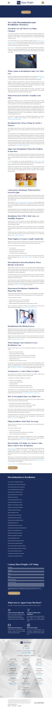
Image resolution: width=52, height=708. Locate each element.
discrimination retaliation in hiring (17, 339)
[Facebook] (23, 648)
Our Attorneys (20, 655)
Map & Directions (13, 665)
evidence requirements (13, 417)
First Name (10, 567)
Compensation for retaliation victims (17, 367)
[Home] (25, 3)
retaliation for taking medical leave (17, 235)
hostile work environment (19, 284)
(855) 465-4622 (26, 653)
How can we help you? (12, 582)
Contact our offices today (13, 463)
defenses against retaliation (26, 257)
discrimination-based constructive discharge (23, 202)
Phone (9, 573)
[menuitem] (26, 482)
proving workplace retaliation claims (22, 145)
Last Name (10, 570)
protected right (41, 76)
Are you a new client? (12, 579)
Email (9, 576)
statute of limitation (23, 439)
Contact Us (33, 655)
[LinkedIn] (26, 648)
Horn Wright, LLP (12, 47)
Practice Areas (26, 655)
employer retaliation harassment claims (28, 307)
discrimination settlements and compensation (31, 392)
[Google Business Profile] (28, 648)
